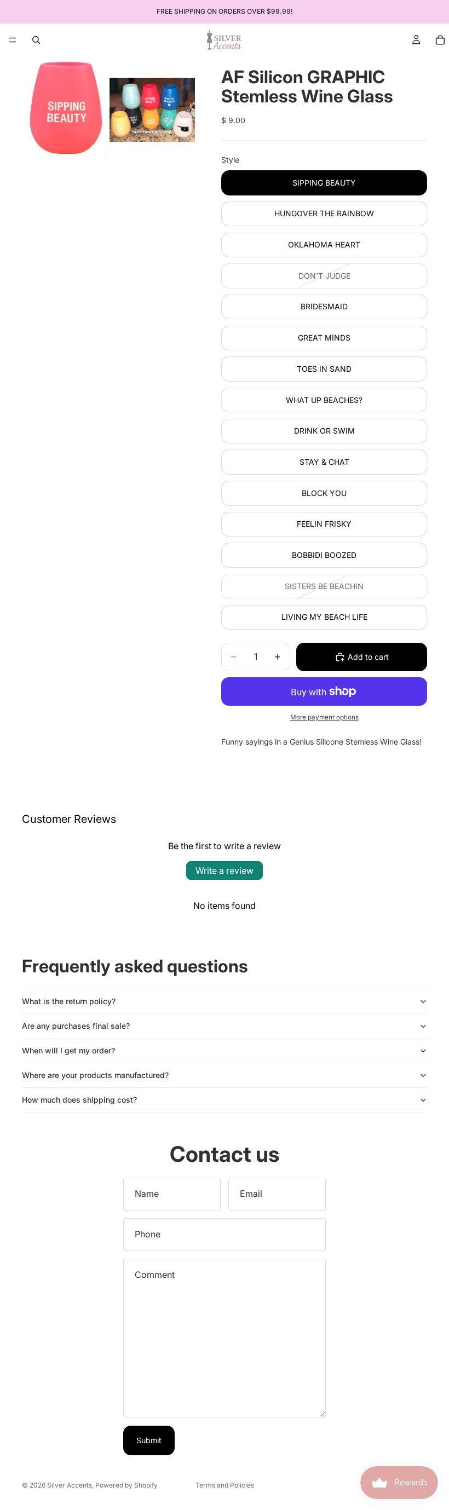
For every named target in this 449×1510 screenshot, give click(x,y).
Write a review (224, 870)
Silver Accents (69, 1485)
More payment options (324, 717)
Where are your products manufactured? (95, 1075)
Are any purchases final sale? (76, 1025)
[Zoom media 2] (152, 109)
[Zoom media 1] (64, 109)
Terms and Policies (224, 1485)
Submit (149, 1440)
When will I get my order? (68, 1050)
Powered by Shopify (126, 1485)
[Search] (36, 40)
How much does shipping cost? (79, 1099)
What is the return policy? (69, 1001)
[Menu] (12, 40)
